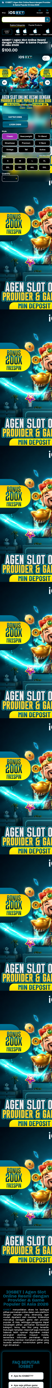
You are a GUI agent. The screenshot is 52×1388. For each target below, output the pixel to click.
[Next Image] (47, 82)
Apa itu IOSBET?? (23, 1376)
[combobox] (23, 19)
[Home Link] (17, 12)
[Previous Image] (4, 82)
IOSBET (7, 1309)
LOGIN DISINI (15, 124)
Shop (4, 13)
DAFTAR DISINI (15, 117)
